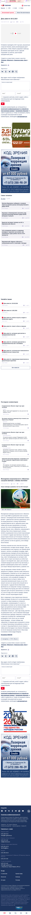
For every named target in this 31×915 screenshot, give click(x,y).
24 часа (3, 198)
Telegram (3, 60)
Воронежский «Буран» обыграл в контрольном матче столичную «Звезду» (14, 242)
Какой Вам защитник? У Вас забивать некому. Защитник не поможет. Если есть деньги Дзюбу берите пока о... (15, 451)
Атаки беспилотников (23, 12)
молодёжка (5, 639)
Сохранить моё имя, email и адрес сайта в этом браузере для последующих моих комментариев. (14, 99)
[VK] (9, 811)
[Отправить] (3, 104)
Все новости (15, 367)
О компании (4, 873)
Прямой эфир (27, 5)
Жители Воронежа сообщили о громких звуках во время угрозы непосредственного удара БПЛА (15, 205)
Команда (17, 877)
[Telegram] (5, 811)
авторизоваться (22, 116)
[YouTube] (23, 811)
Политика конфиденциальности (10, 814)
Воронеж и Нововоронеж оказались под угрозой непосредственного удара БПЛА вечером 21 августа (14, 214)
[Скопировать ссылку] (16, 71)
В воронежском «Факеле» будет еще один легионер (13, 406)
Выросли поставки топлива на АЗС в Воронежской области (13, 223)
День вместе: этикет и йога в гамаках (15, 326)
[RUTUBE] (16, 811)
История (3, 880)
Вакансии (3, 877)
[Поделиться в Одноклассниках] (5, 71)
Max (2, 62)
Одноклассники (18, 60)
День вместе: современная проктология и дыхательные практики (15, 359)
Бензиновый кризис (8, 12)
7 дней (8, 198)
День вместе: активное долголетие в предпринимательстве (14, 334)
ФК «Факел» (14, 639)
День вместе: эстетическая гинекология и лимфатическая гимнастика (15, 351)
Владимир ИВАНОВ (6, 635)
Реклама (17, 880)
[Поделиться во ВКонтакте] (2, 71)
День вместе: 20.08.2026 (11, 303)
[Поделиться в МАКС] (12, 71)
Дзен (25, 60)
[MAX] (19, 811)
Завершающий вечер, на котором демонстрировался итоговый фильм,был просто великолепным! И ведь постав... (15, 425)
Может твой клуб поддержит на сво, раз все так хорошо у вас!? (15, 411)
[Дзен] (2, 811)
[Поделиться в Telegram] (9, 71)
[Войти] (21, 913)
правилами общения (22, 111)
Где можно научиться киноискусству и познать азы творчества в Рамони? (15, 419)
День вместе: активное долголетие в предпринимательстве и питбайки (14, 342)
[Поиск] (15, 913)
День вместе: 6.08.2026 (10, 310)
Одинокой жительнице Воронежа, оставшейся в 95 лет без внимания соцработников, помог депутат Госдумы (15, 460)
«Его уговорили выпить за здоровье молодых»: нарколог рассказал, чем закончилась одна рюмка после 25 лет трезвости (13, 233)
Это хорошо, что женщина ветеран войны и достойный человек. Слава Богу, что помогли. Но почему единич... (15, 466)
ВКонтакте (10, 60)
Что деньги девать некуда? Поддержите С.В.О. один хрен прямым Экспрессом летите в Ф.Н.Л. (15, 438)
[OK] (12, 811)
